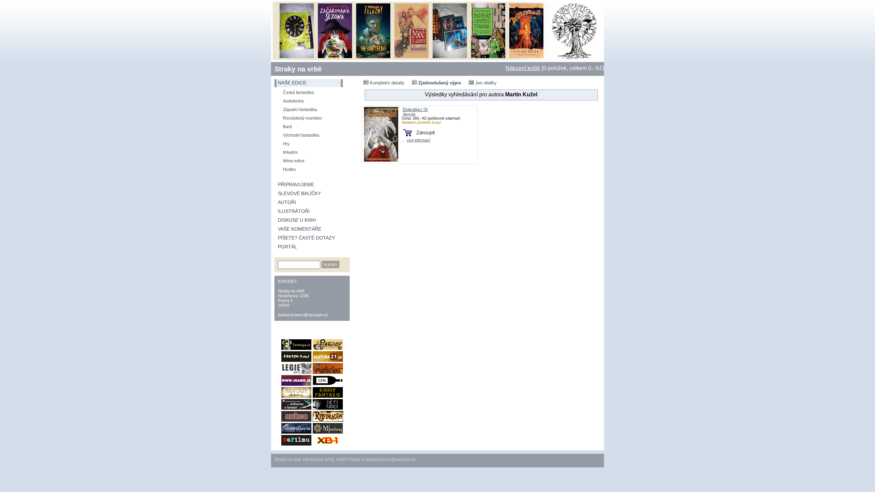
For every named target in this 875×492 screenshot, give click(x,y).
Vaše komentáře (299, 229)
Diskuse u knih (297, 220)
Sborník (409, 114)
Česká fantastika (298, 92)
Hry (286, 143)
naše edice (292, 82)
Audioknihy (293, 101)
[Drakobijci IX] (381, 160)
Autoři (287, 202)
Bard (287, 126)
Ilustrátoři (294, 211)
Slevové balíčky (299, 193)
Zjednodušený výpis (439, 82)
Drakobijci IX (415, 109)
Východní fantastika (301, 135)
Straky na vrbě (298, 69)
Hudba (289, 169)
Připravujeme (296, 184)
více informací (418, 140)
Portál (287, 246)
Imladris (290, 152)
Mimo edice (294, 161)
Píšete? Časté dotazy (306, 238)
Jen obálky (485, 82)
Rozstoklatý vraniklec (302, 118)
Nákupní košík (523, 68)
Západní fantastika (300, 109)
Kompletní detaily (386, 82)
